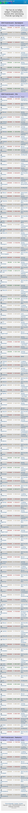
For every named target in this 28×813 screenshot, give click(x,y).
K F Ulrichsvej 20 (3, 322)
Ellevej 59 (4, 636)
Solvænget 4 (3, 161)
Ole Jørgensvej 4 (3, 208)
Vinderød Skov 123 (3, 362)
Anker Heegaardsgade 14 (4, 646)
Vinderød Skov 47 (3, 142)
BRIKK (22, 356)
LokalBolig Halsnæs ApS (24, 33)
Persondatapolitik (9, 803)
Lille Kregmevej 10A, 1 (2, 39)
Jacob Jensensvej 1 (3, 664)
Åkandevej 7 (3, 303)
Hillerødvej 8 (3, 479)
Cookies (16, 803)
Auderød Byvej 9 (3, 499)
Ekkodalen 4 (3, 660)
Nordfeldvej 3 (4, 296)
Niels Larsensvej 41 (3, 668)
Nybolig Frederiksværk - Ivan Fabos (24, 69)
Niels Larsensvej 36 (3, 719)
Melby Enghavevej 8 (3, 286)
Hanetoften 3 (4, 391)
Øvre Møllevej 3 (2, 221)
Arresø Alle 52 (3, 605)
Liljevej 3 (4, 318)
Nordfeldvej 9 (4, 164)
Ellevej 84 (4, 290)
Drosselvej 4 (3, 307)
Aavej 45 (4, 257)
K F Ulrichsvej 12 (3, 681)
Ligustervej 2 (4, 431)
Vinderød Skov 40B (3, 230)
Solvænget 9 (3, 244)
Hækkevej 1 (3, 206)
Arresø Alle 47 (3, 725)
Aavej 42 (4, 381)
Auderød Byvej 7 (3, 117)
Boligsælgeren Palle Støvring (24, 99)
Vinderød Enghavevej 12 (3, 563)
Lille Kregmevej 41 (3, 147)
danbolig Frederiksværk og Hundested (24, 29)
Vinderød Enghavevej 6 (3, 122)
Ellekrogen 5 (3, 517)
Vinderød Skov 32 (3, 299)
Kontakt (21, 803)
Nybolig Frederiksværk (24, 38)
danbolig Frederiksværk (24, 160)
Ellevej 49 (4, 233)
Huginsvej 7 (3, 591)
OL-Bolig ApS (24, 154)
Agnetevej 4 (3, 105)
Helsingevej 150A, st (3, 64)
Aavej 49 (4, 411)
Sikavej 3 (4, 485)
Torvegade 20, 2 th (3, 54)
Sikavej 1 (4, 192)
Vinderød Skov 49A (3, 271)
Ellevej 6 (4, 623)
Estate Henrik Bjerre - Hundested (24, 507)
